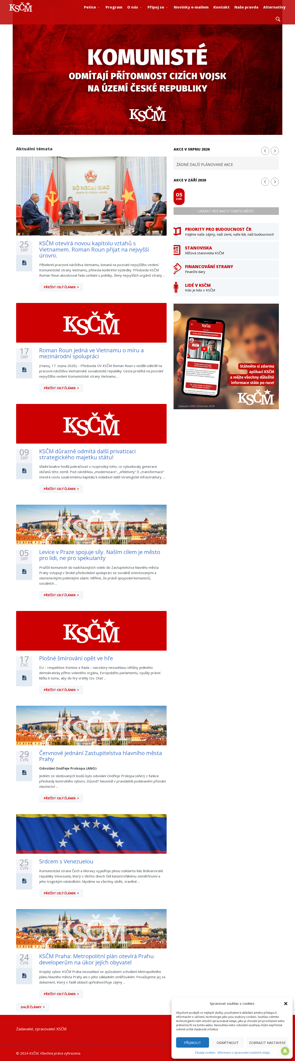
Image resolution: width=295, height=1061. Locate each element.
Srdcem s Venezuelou (66, 861)
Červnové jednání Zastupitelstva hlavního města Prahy (100, 756)
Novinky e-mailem (191, 7)
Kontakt (221, 7)
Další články (31, 1007)
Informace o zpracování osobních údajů (244, 1053)
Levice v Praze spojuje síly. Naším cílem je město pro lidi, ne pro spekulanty (99, 555)
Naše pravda (246, 7)
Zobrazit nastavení (267, 1042)
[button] (285, 1003)
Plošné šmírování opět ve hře (76, 658)
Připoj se (156, 7)
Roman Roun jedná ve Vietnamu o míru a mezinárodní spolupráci (91, 353)
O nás (132, 7)
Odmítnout (228, 1042)
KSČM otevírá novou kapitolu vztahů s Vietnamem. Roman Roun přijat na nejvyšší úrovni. (94, 249)
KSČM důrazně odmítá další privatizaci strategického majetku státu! (87, 454)
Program (114, 7)
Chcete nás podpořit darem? (142, 12)
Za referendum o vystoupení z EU (99, 12)
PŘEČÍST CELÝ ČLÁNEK (60, 287)
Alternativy (274, 7)
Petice (90, 7)
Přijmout (192, 1042)
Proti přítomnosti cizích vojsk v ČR (98, 12)
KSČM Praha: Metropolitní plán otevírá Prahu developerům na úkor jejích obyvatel (96, 959)
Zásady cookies (205, 1053)
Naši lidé (143, 13)
